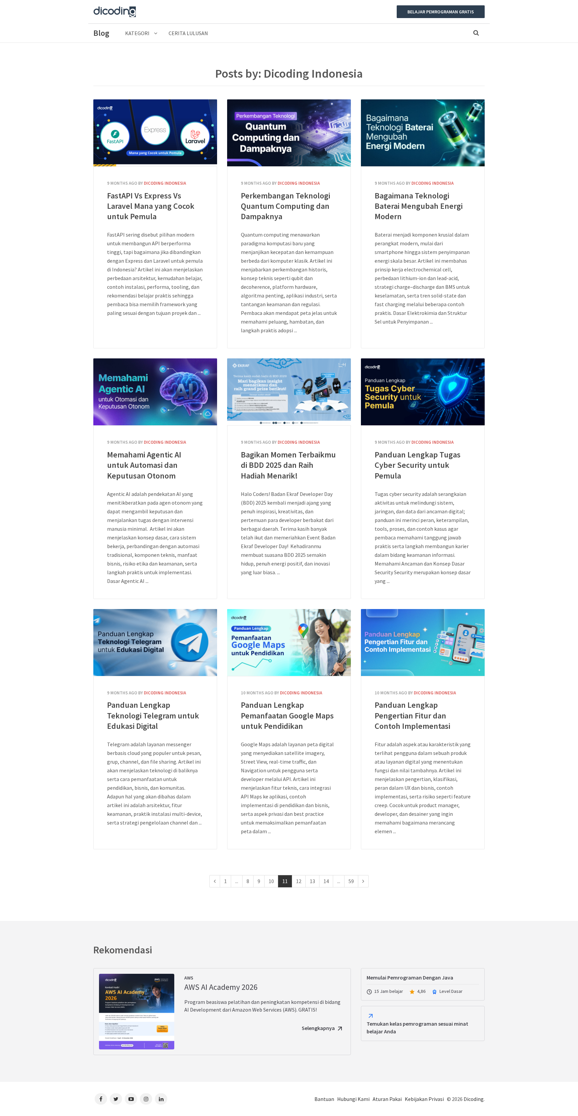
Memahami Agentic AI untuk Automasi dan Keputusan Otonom (155, 391)
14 (326, 881)
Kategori (138, 33)
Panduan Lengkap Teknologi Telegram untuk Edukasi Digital (155, 642)
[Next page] (363, 881)
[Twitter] (116, 1099)
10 (271, 881)
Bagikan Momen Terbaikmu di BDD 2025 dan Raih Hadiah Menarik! (289, 391)
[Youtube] (131, 1099)
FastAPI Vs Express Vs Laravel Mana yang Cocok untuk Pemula (155, 132)
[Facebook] (101, 1099)
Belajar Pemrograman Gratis (440, 12)
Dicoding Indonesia (165, 183)
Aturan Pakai (387, 1099)
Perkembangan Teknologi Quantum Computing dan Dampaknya (289, 132)
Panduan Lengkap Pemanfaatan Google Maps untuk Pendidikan (289, 642)
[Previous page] (214, 881)
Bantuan (324, 1099)
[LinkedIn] (161, 1099)
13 (312, 881)
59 (351, 881)
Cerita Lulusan (188, 33)
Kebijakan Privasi (424, 1099)
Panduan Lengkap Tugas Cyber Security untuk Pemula (423, 391)
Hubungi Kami (353, 1099)
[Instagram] (146, 1099)
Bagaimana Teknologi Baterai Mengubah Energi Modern (423, 132)
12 (298, 881)
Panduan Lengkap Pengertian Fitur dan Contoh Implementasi (423, 642)
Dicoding (474, 1099)
